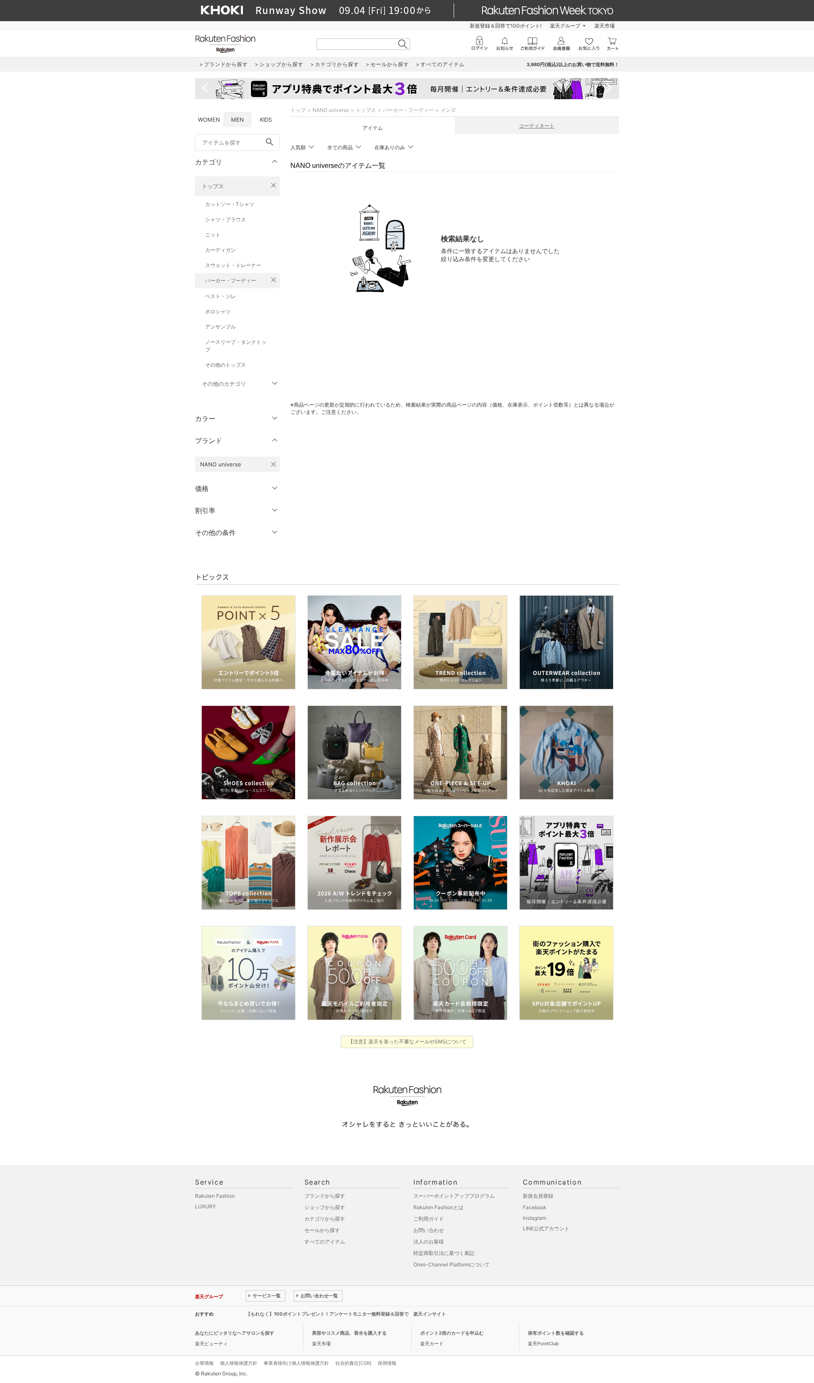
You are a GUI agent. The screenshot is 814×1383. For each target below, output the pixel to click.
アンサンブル (220, 326)
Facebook (534, 1207)
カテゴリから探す (324, 1219)
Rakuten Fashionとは (438, 1207)
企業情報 (204, 1363)
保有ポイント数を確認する (556, 1333)
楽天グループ (565, 25)
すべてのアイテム (324, 1241)
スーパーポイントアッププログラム (454, 1196)
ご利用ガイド (428, 1219)
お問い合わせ (428, 1230)
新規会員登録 (538, 1196)
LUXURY (205, 1206)
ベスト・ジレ (220, 296)
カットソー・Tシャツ (229, 204)
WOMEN (209, 119)
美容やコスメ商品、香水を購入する (349, 1333)
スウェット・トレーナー (233, 265)
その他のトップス (225, 365)
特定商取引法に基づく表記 (443, 1253)
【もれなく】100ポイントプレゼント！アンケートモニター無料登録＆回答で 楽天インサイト (346, 1314)
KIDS (266, 119)
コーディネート (537, 126)
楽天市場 (604, 25)
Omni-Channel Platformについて (451, 1264)
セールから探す (322, 1230)
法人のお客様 (428, 1241)
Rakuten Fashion (215, 1196)
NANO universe (330, 110)
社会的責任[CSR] (353, 1363)
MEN (237, 119)
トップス (213, 186)
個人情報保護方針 (238, 1363)
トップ (298, 110)
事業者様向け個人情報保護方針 (296, 1363)
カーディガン (220, 250)
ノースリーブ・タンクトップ (235, 346)
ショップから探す (324, 1207)
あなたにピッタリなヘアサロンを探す (234, 1333)
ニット (212, 234)
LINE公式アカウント (546, 1228)
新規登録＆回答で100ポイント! (505, 25)
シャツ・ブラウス (225, 219)
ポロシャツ (218, 311)
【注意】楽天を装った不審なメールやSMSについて (407, 1041)
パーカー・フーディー (230, 280)
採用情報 (387, 1363)
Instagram (534, 1218)
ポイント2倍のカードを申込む (452, 1333)
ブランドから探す (324, 1196)
